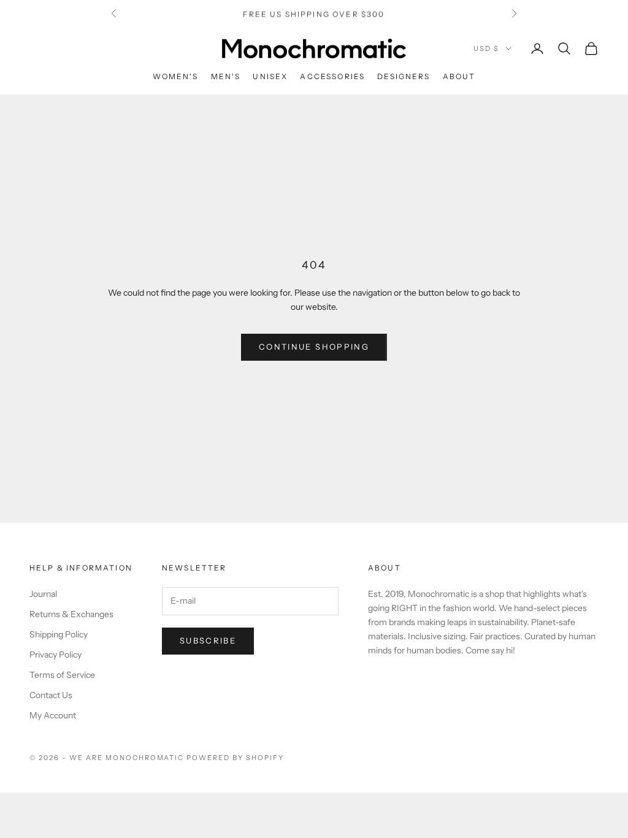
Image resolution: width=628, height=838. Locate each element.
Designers (403, 76)
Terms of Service (62, 674)
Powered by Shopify (235, 757)
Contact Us (50, 695)
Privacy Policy (55, 654)
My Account (52, 715)
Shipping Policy (58, 634)
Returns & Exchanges (71, 614)
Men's (226, 76)
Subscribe (208, 640)
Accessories (332, 76)
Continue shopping (314, 347)
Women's (176, 76)
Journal (43, 593)
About (459, 76)
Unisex (270, 76)
